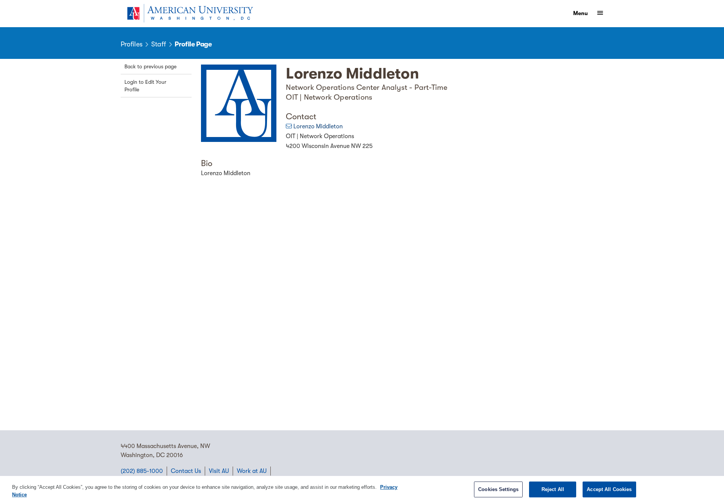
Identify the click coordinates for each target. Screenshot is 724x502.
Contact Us (186, 471)
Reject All (552, 489)
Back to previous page (150, 66)
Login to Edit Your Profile (145, 85)
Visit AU (219, 471)
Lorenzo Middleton (318, 126)
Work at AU (252, 471)
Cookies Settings (498, 489)
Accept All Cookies (609, 489)
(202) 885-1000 (142, 471)
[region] (362, 489)
